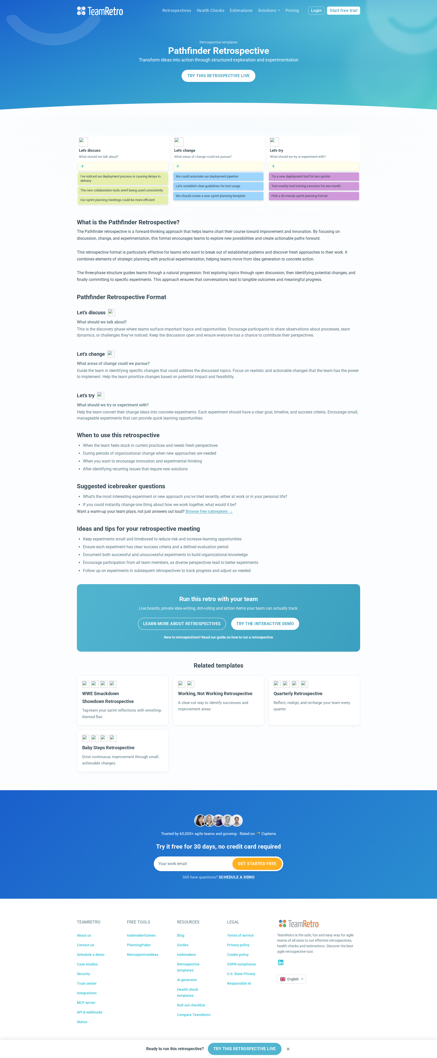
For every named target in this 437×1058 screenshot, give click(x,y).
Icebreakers (186, 955)
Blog (180, 935)
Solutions (267, 10)
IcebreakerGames (141, 935)
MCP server (86, 1003)
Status (82, 1022)
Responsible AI (239, 983)
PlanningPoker (139, 945)
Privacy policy (238, 945)
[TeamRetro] (100, 10)
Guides (182, 945)
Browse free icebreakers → (209, 511)
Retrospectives (176, 10)
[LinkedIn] (280, 962)
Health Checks (211, 10)
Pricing (292, 10)
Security (83, 974)
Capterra (268, 834)
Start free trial (343, 10)
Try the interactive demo (265, 623)
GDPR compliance (241, 964)
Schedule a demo (90, 955)
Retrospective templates (218, 42)
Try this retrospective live (218, 75)
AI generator (187, 980)
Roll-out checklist (191, 1005)
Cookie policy (238, 955)
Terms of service (240, 935)
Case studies (87, 964)
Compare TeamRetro (193, 1015)
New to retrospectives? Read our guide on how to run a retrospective (218, 637)
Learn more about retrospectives (182, 623)
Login (316, 10)
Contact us (85, 945)
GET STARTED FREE (257, 863)
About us (84, 935)
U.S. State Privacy (241, 974)
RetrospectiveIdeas (142, 955)
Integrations (87, 993)
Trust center (87, 983)
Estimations (241, 10)
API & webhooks (89, 1012)
